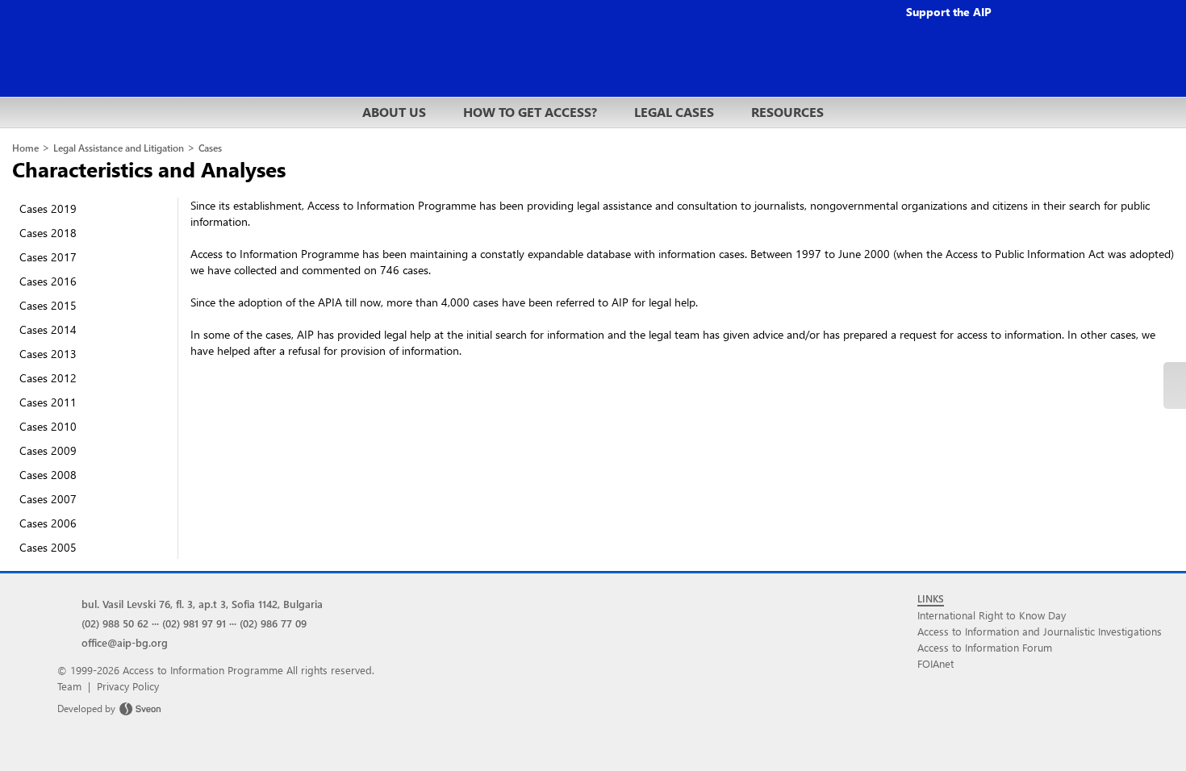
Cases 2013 (48, 353)
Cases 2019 (48, 208)
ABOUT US (394, 111)
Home (25, 148)
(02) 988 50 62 (114, 623)
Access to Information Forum (984, 647)
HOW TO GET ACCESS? (530, 111)
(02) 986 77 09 (273, 623)
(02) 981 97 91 (194, 623)
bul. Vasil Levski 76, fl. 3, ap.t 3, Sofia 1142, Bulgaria (202, 604)
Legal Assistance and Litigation (118, 148)
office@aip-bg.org (124, 642)
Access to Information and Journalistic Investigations (1039, 631)
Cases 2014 (48, 329)
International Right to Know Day (991, 615)
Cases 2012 (48, 378)
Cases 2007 (48, 498)
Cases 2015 (48, 305)
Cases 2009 (48, 450)
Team (69, 686)
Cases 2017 (48, 257)
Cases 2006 (48, 523)
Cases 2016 (48, 281)
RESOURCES (787, 111)
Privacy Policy (128, 686)
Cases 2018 (48, 232)
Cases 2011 (48, 402)
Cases (210, 148)
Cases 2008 (48, 474)
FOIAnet (935, 663)
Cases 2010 (48, 426)
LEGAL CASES (674, 111)
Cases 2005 (48, 547)
